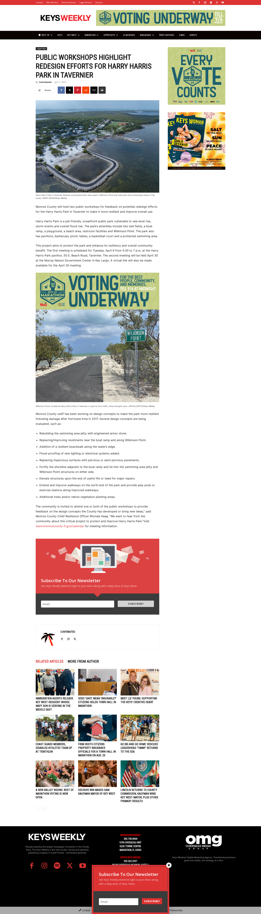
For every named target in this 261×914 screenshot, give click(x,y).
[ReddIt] (85, 90)
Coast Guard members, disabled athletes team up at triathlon (54, 747)
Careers (99, 2)
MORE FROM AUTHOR (83, 661)
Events (193, 35)
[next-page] (43, 808)
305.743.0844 (130, 838)
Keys (60, 35)
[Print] (102, 90)
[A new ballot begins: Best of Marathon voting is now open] (55, 773)
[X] (216, 2)
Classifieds (129, 35)
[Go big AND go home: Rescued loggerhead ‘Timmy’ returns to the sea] (140, 728)
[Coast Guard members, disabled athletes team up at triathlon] (55, 728)
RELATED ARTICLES (49, 661)
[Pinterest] (77, 90)
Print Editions (166, 35)
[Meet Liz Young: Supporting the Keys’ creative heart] (140, 682)
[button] (194, 2)
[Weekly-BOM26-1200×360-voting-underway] (97, 291)
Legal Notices (85, 2)
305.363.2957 (130, 861)
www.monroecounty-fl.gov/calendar (60, 526)
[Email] (93, 90)
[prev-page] (38, 808)
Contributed (45, 82)
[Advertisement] (196, 199)
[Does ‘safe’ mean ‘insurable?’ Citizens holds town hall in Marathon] (97, 682)
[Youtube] (222, 2)
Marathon (90, 35)
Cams (182, 35)
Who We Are (52, 2)
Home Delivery (68, 2)
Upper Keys (109, 35)
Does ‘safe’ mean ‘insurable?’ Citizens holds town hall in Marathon (97, 702)
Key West (72, 35)
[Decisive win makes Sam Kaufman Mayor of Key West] (97, 773)
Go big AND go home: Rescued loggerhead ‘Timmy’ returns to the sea (139, 747)
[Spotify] (211, 2)
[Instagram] (205, 2)
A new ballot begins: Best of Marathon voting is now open (55, 793)
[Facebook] (199, 2)
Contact (39, 2)
